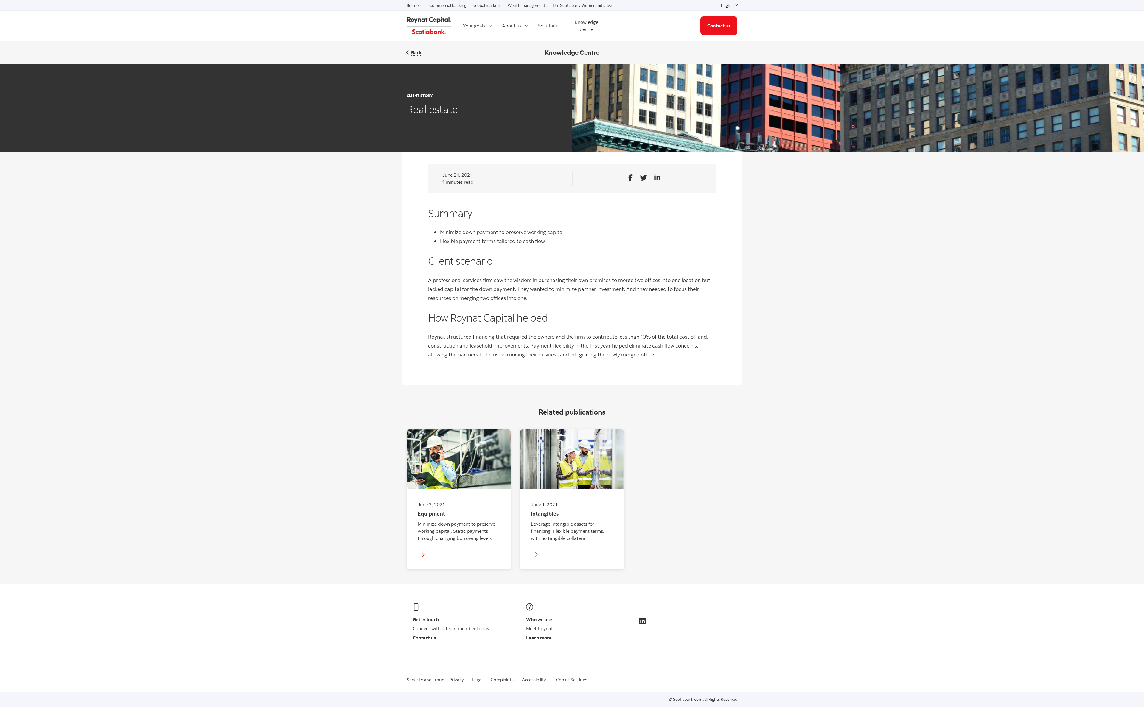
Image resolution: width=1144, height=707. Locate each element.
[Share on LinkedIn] (657, 178)
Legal (477, 680)
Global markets (486, 5)
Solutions (548, 26)
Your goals (474, 26)
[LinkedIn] (642, 620)
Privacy (456, 680)
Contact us (718, 26)
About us (511, 26)
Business (414, 5)
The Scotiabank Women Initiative (582, 5)
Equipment (431, 513)
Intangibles (545, 513)
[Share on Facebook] (630, 178)
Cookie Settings (571, 680)
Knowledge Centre (586, 25)
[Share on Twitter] (643, 178)
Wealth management (526, 5)
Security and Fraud (425, 680)
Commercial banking (447, 5)
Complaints (502, 680)
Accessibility (534, 680)
